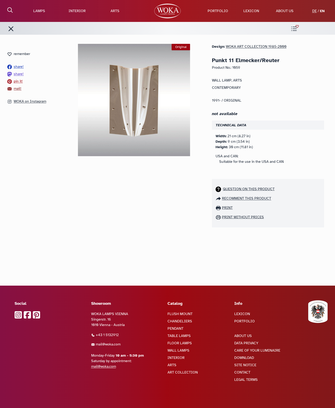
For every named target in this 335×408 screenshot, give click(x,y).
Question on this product (249, 189)
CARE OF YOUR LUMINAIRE (257, 350)
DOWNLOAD (244, 357)
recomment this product (246, 198)
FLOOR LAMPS (180, 343)
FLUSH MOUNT (180, 314)
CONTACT (242, 372)
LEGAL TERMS (246, 379)
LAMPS (39, 11)
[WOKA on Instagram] (18, 314)
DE (314, 11)
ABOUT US (285, 11)
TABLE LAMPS (179, 336)
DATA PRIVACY (246, 343)
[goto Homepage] (167, 11)
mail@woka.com (108, 344)
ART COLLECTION (183, 372)
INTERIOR (77, 11)
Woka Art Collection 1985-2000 (256, 46)
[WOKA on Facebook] (27, 314)
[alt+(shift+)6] (11, 28)
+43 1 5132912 (107, 335)
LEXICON (251, 11)
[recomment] (219, 198)
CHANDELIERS (180, 321)
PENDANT (175, 328)
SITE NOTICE (245, 365)
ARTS (115, 11)
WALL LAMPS (178, 350)
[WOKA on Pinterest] (36, 314)
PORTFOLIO (218, 11)
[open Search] (10, 10)
